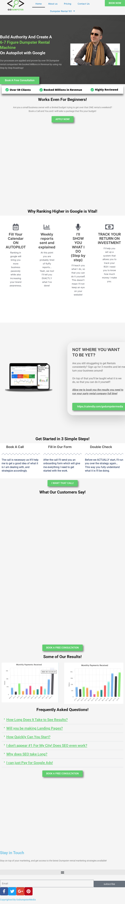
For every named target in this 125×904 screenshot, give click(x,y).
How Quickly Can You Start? (28, 737)
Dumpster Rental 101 (61, 11)
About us (52, 3)
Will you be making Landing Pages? (34, 728)
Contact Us (84, 3)
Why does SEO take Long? (26, 754)
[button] (62, 720)
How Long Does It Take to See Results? (37, 720)
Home (38, 3)
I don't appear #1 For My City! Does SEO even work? (46, 746)
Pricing (67, 3)
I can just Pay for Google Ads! (29, 763)
